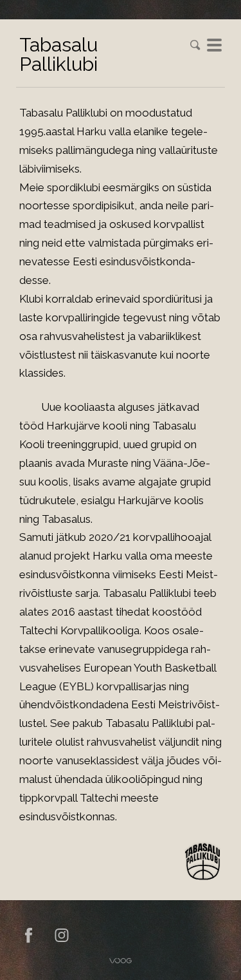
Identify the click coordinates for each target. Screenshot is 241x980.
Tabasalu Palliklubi (58, 54)
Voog (120, 960)
